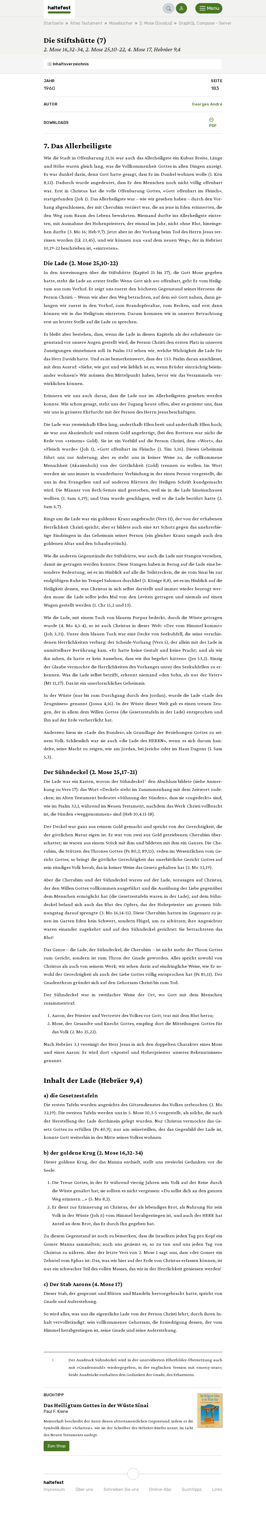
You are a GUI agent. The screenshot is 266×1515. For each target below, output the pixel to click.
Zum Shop (56, 1446)
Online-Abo (160, 1489)
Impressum (54, 1489)
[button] (169, 8)
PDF (213, 125)
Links (217, 1489)
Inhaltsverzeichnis (70, 64)
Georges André (207, 104)
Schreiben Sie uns (121, 1489)
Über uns (84, 1489)
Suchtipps (192, 1489)
